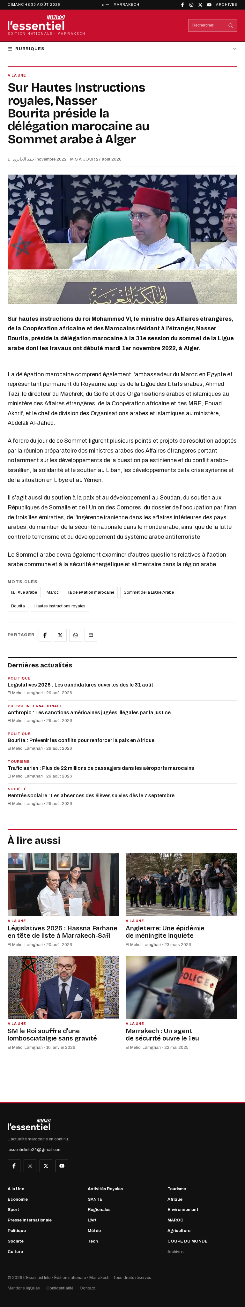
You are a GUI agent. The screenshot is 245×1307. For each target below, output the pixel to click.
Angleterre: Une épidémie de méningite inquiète (165, 932)
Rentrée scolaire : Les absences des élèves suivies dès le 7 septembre (91, 795)
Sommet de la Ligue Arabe (149, 592)
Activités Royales (105, 1189)
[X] (200, 5)
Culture (15, 1252)
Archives (226, 4)
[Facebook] (182, 5)
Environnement (182, 1209)
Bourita (18, 606)
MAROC (175, 1220)
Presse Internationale (30, 1220)
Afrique (174, 1199)
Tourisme (176, 1189)
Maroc (53, 592)
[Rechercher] (230, 25)
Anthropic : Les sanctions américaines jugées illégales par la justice (89, 712)
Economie (18, 1199)
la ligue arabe (24, 592)
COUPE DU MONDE (187, 1241)
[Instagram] (191, 5)
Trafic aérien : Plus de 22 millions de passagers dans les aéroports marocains (101, 768)
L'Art (92, 1220)
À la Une (16, 1189)
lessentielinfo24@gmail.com (35, 1149)
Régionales (99, 1209)
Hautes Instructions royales (59, 606)
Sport (13, 1209)
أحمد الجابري (24, 159)
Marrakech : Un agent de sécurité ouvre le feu (162, 1034)
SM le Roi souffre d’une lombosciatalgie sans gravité (52, 1034)
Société (16, 1241)
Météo (94, 1230)
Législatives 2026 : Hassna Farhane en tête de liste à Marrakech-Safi (62, 932)
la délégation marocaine (91, 592)
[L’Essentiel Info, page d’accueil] (29, 1124)
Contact (87, 1288)
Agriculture (178, 1230)
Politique (17, 1230)
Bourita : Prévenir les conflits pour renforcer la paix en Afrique (81, 740)
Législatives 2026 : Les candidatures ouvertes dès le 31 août (80, 684)
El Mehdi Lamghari (25, 693)
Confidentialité (59, 1288)
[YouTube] (209, 5)
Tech (93, 1241)
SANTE (95, 1199)
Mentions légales (24, 1288)
